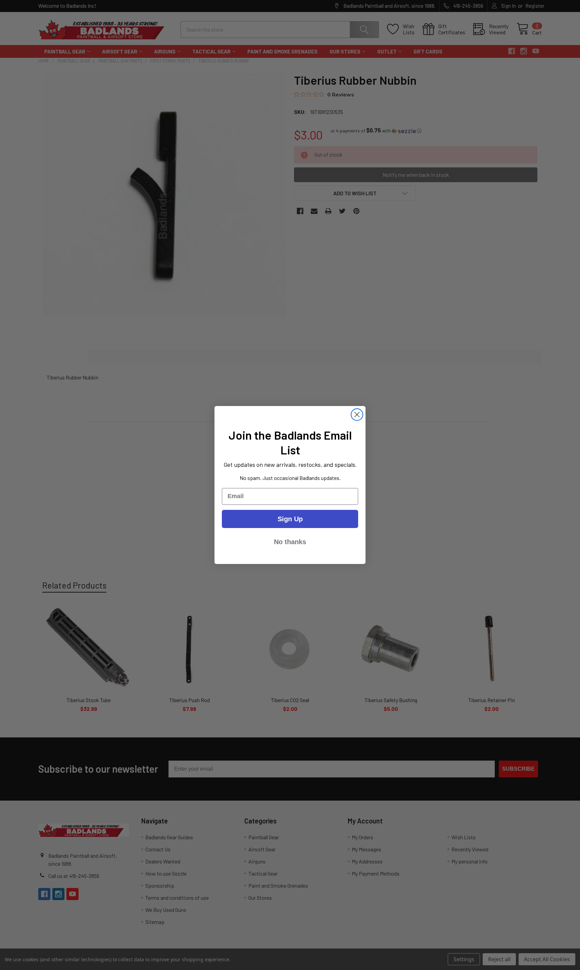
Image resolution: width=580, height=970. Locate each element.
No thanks (290, 541)
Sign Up (290, 519)
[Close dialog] (357, 414)
